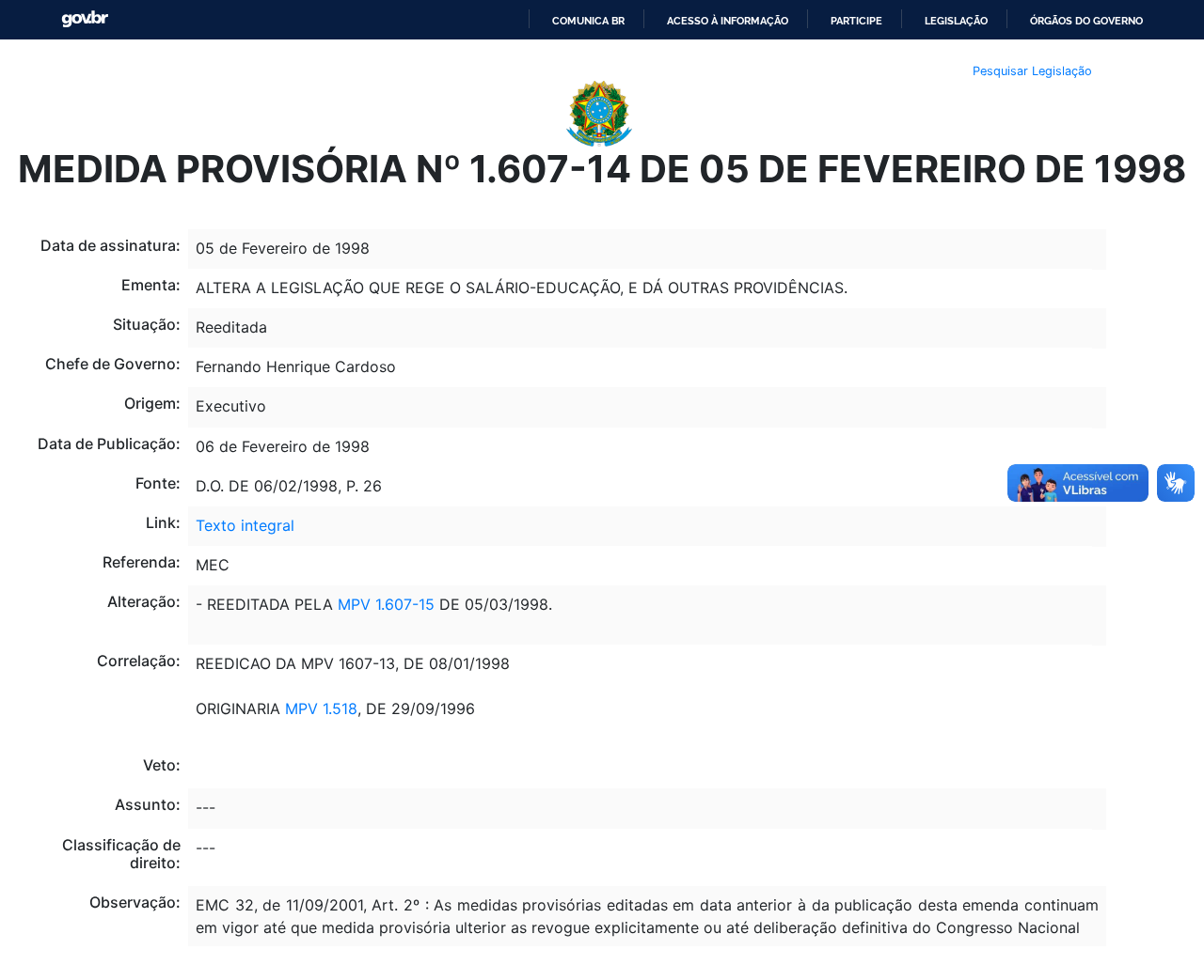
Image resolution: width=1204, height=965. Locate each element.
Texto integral (245, 525)
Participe (856, 20)
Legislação (956, 20)
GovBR (84, 19)
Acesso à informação (727, 20)
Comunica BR (588, 20)
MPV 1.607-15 (386, 604)
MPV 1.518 (318, 708)
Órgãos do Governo (1086, 20)
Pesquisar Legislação (1032, 71)
